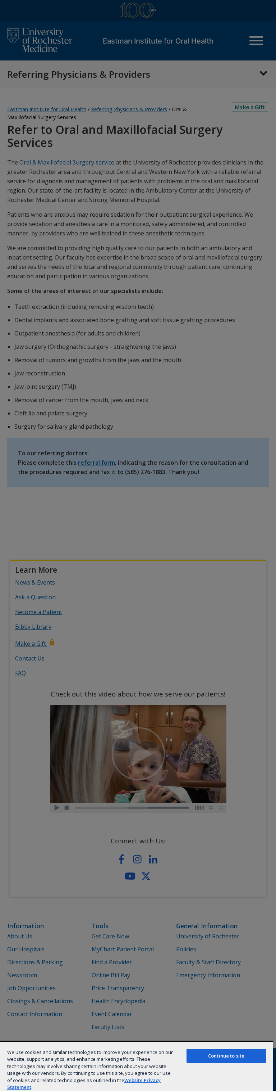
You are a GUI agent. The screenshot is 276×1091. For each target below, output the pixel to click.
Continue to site (226, 1055)
